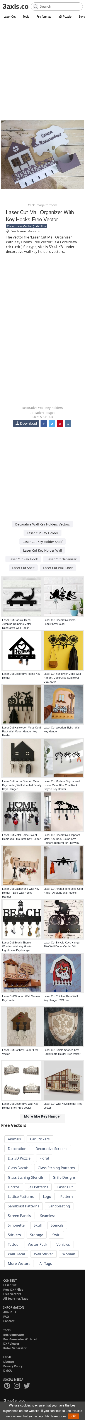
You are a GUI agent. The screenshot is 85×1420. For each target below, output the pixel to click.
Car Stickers (40, 1139)
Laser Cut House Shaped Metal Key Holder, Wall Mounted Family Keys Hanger (21, 785)
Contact (9, 1321)
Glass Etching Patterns (56, 1167)
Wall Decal (16, 1254)
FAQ (6, 1317)
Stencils (57, 1225)
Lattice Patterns (21, 1196)
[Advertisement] (42, 64)
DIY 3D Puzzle (19, 1158)
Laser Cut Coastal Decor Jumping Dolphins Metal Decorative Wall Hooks (16, 624)
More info (33, 231)
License (8, 1362)
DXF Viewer (11, 1344)
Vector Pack (37, 1244)
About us (9, 1312)
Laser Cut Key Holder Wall (42, 550)
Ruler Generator (15, 1348)
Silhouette (16, 1225)
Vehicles (63, 1244)
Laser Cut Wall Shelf (58, 568)
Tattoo (13, 1244)
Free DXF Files (13, 1290)
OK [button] (73, 1416)
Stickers (14, 1234)
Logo (47, 1196)
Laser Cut (9, 16)
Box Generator (13, 1335)
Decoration (17, 1148)
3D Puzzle (64, 16)
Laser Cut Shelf (23, 568)
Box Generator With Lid (20, 1339)
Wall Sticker (43, 1254)
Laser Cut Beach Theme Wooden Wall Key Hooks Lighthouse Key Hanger (17, 946)
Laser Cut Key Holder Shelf (42, 541)
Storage (36, 1234)
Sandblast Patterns (23, 1206)
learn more (58, 1416)
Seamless (48, 1215)
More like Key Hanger (42, 1116)
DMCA (7, 1371)
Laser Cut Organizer (61, 559)
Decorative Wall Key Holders (42, 408)
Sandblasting (59, 1206)
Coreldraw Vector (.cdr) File (26, 226)
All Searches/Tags (15, 1299)
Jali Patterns (38, 1187)
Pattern (66, 1196)
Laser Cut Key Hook (23, 559)
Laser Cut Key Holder (42, 533)
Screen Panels (19, 1215)
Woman (68, 1254)
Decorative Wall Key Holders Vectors (42, 524)
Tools (26, 16)
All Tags (45, 1263)
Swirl (56, 1234)
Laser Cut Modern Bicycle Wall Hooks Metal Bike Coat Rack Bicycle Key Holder (62, 785)
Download (28, 423)
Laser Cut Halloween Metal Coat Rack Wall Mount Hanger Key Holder (21, 731)
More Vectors (19, 1263)
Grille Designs (64, 1177)
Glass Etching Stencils (26, 1177)
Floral (44, 1158)
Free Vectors (12, 1294)
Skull (38, 1225)
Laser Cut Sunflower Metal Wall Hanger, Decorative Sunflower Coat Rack (62, 677)
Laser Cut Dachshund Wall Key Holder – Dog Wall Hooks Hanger (20, 892)
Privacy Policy (12, 1366)
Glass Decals (18, 1167)
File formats (43, 16)
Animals (14, 1139)
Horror (13, 1187)
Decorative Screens (51, 1148)
